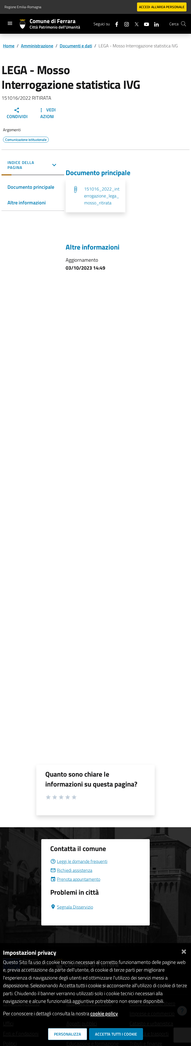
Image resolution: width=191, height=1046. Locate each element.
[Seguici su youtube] (144, 24)
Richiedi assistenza (74, 870)
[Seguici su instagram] (125, 24)
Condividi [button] (17, 116)
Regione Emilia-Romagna (22, 6)
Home (8, 45)
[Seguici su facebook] (115, 24)
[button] (32, 165)
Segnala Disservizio (75, 907)
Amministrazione (37, 45)
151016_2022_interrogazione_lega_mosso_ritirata (101, 196)
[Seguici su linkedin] (154, 24)
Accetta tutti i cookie (116, 1034)
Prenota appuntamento (78, 879)
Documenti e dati (76, 45)
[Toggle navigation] (10, 23)
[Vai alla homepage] (24, 24)
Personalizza (67, 1034)
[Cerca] (184, 24)
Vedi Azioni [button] (48, 113)
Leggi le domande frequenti (82, 861)
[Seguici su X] (135, 24)
